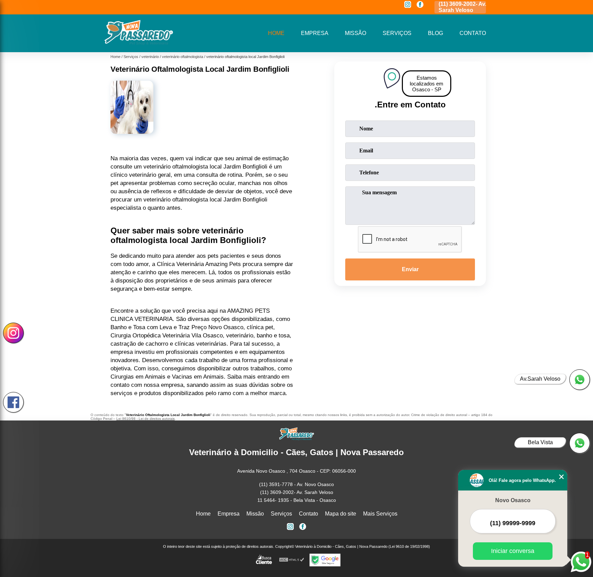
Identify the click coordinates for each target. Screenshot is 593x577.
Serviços (397, 33)
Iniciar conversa (512, 550)
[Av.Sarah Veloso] (579, 379)
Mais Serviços (380, 514)
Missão (355, 33)
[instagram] (407, 5)
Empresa (314, 33)
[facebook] (420, 5)
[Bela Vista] (579, 443)
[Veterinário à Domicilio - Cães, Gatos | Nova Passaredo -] (138, 43)
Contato (473, 33)
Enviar (410, 269)
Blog (435, 33)
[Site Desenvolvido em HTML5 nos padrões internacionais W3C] (291, 560)
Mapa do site (340, 514)
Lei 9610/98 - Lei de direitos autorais (145, 418)
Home (276, 33)
